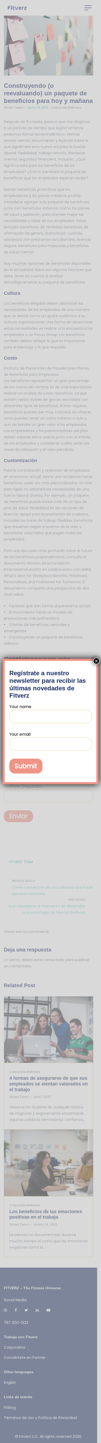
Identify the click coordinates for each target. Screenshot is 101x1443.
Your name (20, 707)
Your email (20, 734)
